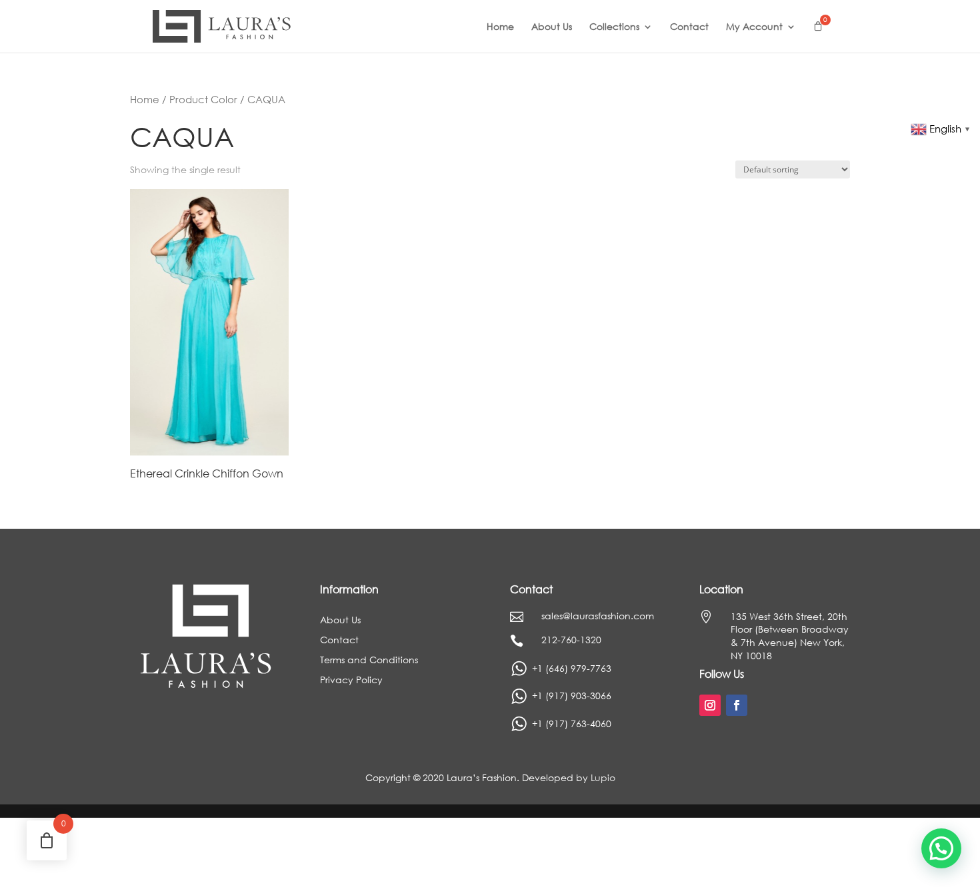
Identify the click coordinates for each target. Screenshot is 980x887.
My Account (754, 27)
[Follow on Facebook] (736, 705)
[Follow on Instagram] (710, 705)
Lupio (603, 777)
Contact (689, 27)
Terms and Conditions (369, 660)
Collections (614, 27)
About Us (551, 27)
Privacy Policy (351, 680)
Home (500, 27)
